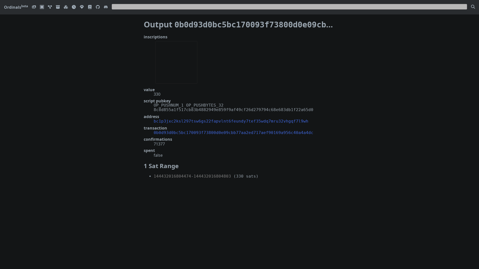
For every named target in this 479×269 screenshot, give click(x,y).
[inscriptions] (34, 7)
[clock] (74, 7)
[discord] (106, 7)
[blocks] (66, 7)
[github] (98, 7)
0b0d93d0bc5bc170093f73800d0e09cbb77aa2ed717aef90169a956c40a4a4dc (233, 132)
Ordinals (16, 7)
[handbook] (90, 7)
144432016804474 (172, 176)
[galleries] (58, 7)
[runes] (42, 7)
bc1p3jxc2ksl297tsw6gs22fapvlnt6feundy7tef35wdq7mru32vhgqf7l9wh (231, 121)
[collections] (50, 7)
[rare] (82, 7)
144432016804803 (212, 176)
